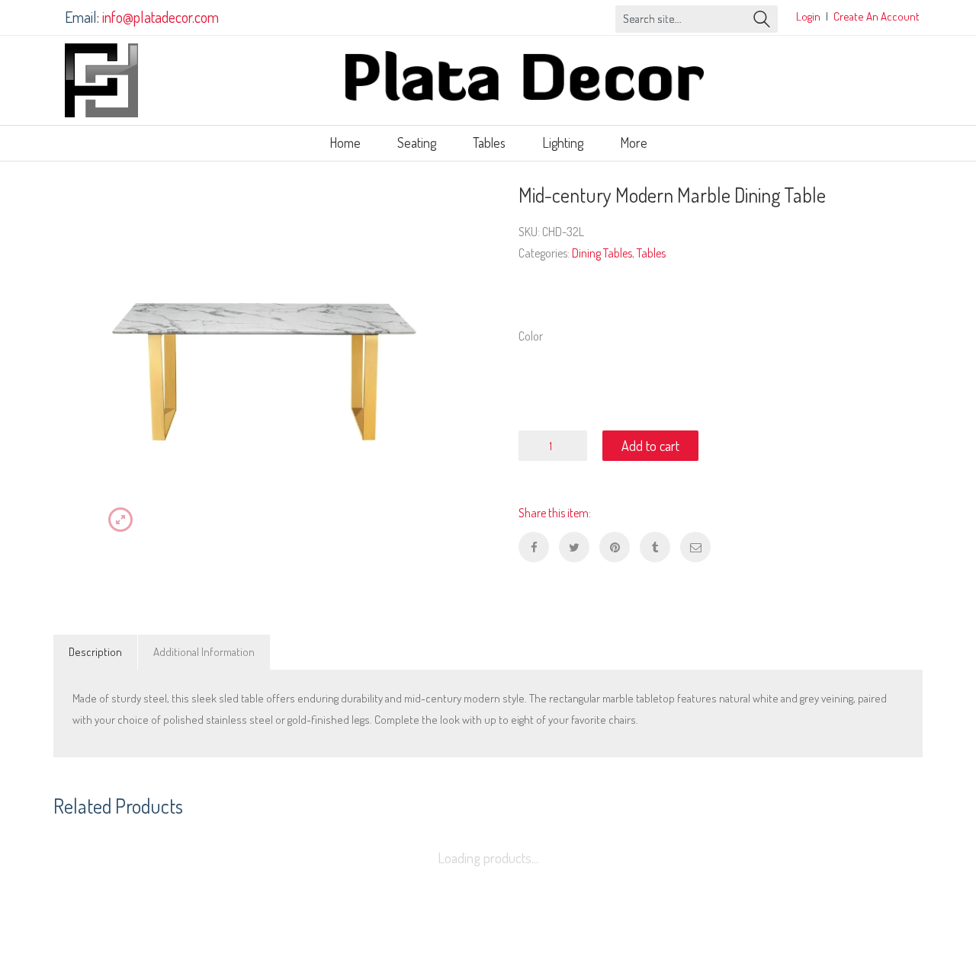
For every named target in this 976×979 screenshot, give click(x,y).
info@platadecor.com (160, 17)
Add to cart (650, 445)
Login (808, 16)
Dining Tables (602, 253)
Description (95, 652)
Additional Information (204, 652)
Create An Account (876, 16)
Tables (651, 253)
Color (530, 336)
